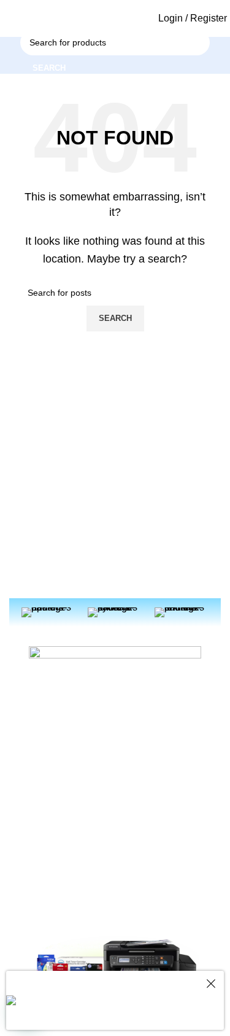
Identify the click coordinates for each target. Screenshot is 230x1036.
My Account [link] (56, 790)
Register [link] (50, 811)
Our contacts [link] (152, 832)
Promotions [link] (150, 853)
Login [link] (44, 832)
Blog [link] (136, 811)
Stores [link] (140, 874)
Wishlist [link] (48, 916)
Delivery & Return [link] (68, 853)
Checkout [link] (52, 874)
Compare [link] (52, 895)
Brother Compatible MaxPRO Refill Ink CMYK (137, 1008)
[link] (34, 18)
